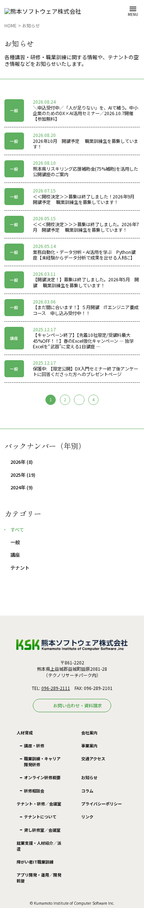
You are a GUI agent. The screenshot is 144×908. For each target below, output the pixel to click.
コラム (87, 791)
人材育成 (25, 733)
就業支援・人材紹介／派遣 (39, 845)
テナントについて (40, 817)
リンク (87, 817)
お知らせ (31, 25)
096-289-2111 (55, 688)
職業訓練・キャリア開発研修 (42, 761)
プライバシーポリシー (101, 804)
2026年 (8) (21, 462)
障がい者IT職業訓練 (35, 862)
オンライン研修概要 (42, 777)
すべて (17, 529)
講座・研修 (34, 745)
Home (10, 25)
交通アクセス (93, 758)
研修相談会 (34, 791)
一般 (15, 542)
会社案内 (89, 733)
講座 (15, 555)
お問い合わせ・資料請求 (77, 705)
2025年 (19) (22, 475)
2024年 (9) (21, 487)
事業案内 (89, 745)
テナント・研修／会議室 (39, 804)
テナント (20, 567)
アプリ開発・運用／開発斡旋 (39, 877)
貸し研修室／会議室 (42, 830)
